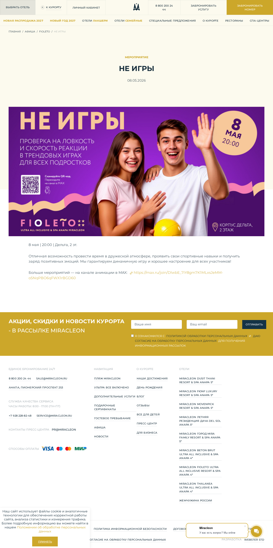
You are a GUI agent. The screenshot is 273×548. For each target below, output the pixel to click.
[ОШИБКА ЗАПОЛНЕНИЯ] (156, 324)
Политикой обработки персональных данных (206, 336)
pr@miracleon (64, 429)
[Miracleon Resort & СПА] (136, 7)
